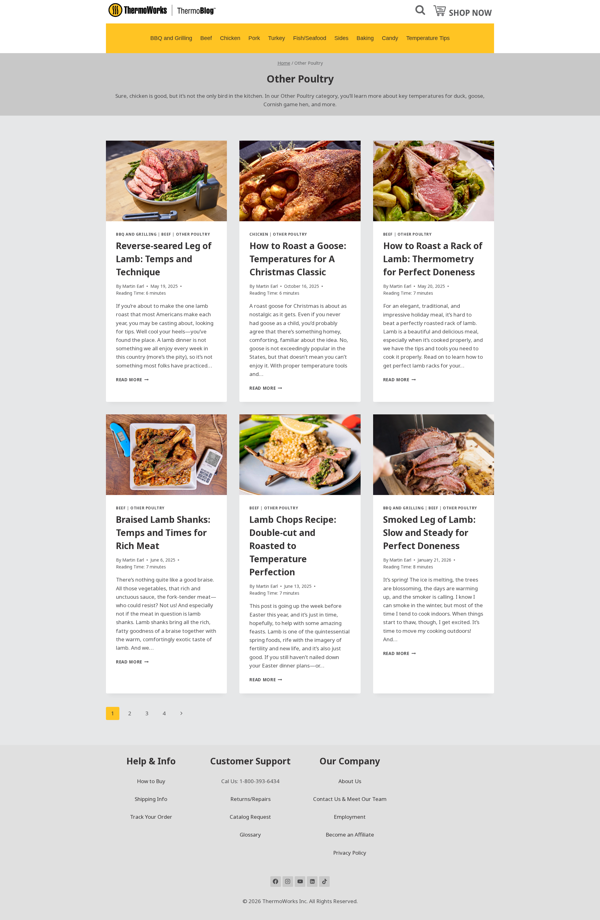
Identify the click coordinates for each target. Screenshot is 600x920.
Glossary (250, 834)
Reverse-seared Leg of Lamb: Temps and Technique (164, 259)
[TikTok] (324, 881)
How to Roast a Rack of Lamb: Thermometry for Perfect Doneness (432, 259)
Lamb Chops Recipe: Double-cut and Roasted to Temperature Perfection (292, 545)
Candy (390, 38)
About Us (349, 781)
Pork (254, 38)
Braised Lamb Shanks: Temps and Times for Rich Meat (163, 532)
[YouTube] (300, 881)
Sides (341, 38)
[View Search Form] (420, 10)
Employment (350, 816)
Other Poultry (193, 234)
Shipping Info (151, 798)
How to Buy (151, 781)
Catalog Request (250, 816)
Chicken (230, 38)
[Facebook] (275, 881)
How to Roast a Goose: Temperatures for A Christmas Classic (297, 259)
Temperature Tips (428, 38)
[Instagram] (287, 881)
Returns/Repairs (250, 798)
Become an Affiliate (350, 834)
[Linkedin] (312, 881)
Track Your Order (151, 816)
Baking (365, 38)
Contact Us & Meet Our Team (350, 798)
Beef (206, 38)
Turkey (276, 38)
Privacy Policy (349, 852)
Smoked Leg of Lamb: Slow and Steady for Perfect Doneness (429, 532)
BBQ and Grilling (171, 38)
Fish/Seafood (309, 38)
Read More (132, 379)
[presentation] (166, 181)
